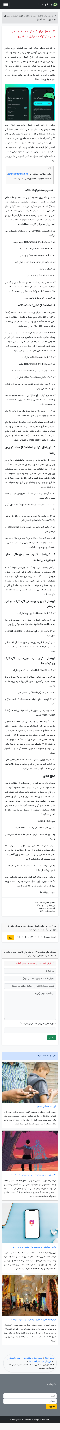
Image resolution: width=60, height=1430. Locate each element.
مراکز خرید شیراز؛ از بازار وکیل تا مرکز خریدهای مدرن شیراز (33, 1319)
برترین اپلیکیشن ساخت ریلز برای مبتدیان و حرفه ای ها (34, 1247)
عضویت (51, 1406)
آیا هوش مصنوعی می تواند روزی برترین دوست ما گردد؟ (33, 1174)
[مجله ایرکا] (48, 4)
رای (10, 937)
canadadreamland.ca (18, 174)
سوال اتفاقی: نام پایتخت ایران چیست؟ (38, 1023)
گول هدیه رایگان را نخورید (45, 1106)
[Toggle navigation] (5, 4)
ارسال (51, 1037)
